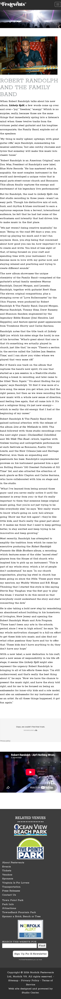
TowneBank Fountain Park (19, 912)
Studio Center (30, 992)
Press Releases (11, 890)
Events (6, 866)
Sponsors (7, 878)
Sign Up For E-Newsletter (30, 953)
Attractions (9, 908)
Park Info (8, 904)
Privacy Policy (30, 980)
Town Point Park (12, 900)
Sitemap (13, 980)
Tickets (6, 870)
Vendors (7, 874)
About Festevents (13, 862)
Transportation (11, 886)
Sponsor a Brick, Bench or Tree (21, 916)
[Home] (13, 4)
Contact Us (9, 894)
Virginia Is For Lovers (15, 882)
